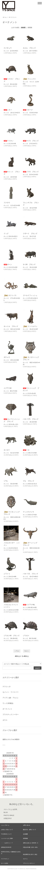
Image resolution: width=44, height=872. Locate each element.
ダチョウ (7, 357)
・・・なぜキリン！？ (7, 843)
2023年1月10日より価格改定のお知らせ (11, 852)
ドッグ (6, 233)
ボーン (9, 264)
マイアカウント (5, 858)
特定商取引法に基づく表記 (30, 854)
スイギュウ (8, 48)
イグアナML (30, 605)
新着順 (30, 27)
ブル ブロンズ (28, 481)
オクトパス (12, 295)
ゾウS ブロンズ (32, 172)
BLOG (6, 812)
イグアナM (7, 388)
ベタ (27, 450)
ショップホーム (5, 825)
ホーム (5, 17)
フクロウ (7, 202)
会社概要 (25, 834)
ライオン (10, 141)
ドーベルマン (32, 326)
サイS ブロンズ (32, 141)
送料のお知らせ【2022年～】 (31, 843)
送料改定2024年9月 (6, 847)
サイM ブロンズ (29, 264)
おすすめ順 (15, 27)
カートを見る (4, 863)
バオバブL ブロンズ (30, 574)
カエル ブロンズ (29, 48)
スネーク (29, 110)
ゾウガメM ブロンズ (11, 635)
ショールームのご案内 (7, 838)
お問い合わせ (26, 825)
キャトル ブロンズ (11, 326)
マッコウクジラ (28, 512)
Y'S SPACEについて (6, 834)
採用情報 (25, 838)
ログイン (25, 858)
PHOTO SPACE (9, 815)
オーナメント (13, 17)
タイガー (7, 450)
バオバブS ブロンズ (30, 419)
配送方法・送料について (29, 829)
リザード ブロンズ (30, 233)
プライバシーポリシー (29, 863)
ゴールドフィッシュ (30, 295)
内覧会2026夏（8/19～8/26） (30, 847)
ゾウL (6, 481)
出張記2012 (8, 818)
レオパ (9, 110)
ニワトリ (7, 574)
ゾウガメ (26, 635)
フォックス (32, 79)
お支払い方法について (7, 829)
